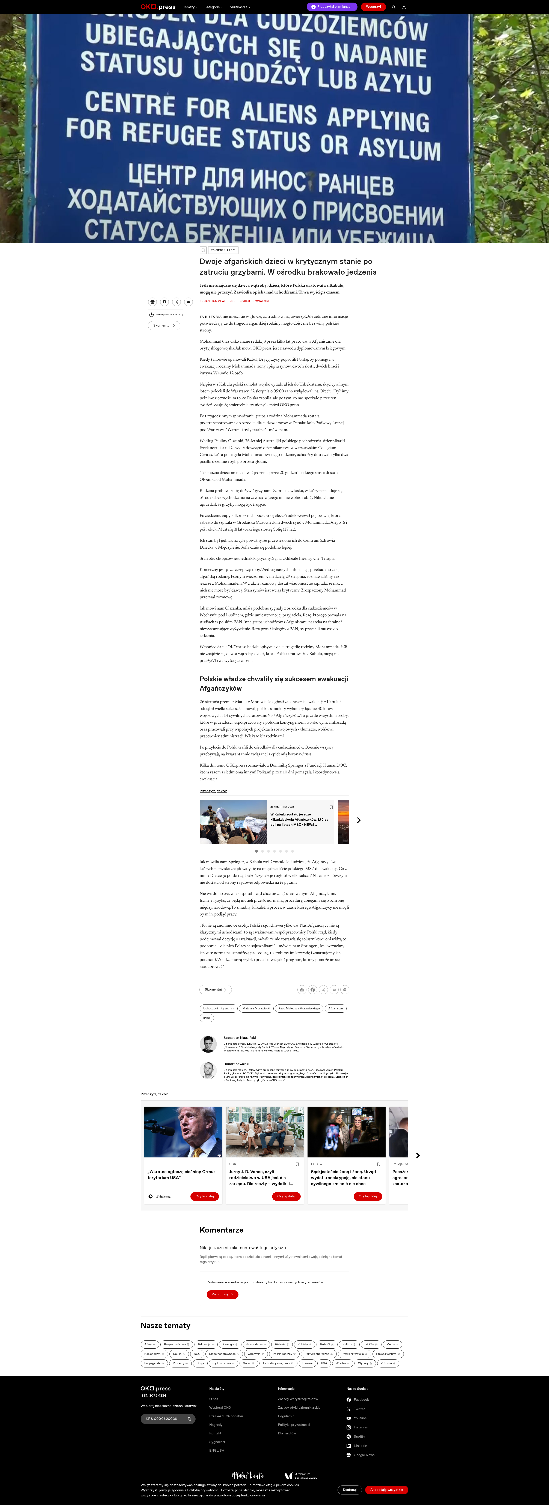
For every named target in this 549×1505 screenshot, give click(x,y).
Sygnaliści (217, 1442)
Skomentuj (161, 325)
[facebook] (312, 989)
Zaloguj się (220, 1294)
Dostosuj (350, 1490)
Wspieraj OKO (220, 1407)
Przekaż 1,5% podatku (226, 1416)
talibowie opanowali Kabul (234, 359)
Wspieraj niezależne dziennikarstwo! (169, 1406)
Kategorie (212, 7)
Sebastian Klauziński (240, 1038)
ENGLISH (216, 1450)
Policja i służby (403, 1164)
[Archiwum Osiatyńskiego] (301, 1476)
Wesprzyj (373, 7)
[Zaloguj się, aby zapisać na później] (297, 1164)
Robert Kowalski (236, 1064)
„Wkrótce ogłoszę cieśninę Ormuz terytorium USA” (182, 1175)
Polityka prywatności (294, 1425)
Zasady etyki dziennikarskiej (299, 1407)
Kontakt (215, 1433)
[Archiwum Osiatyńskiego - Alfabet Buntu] (248, 1476)
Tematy (189, 7)
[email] (334, 989)
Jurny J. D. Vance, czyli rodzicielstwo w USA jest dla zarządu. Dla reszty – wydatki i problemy (259, 1178)
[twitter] (323, 989)
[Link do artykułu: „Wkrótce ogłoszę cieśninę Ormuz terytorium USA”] (183, 1132)
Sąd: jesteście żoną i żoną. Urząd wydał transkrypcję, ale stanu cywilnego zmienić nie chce (343, 1178)
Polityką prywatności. (203, 1490)
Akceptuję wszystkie (386, 1490)
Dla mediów (287, 1433)
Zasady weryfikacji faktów (298, 1399)
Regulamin (286, 1416)
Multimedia (238, 7)
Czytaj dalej (205, 1196)
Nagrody (216, 1425)
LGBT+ (316, 1164)
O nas (213, 1399)
